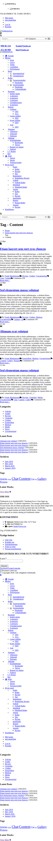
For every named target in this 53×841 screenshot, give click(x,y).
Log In (7, 25)
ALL (17, 114)
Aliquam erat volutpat (14, 331)
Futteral (13, 149)
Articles (8, 411)
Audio (9, 479)
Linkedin (16, 568)
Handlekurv (9, 209)
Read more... (5, 280)
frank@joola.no (23, 46)
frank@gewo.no (19, 526)
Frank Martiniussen (12, 276)
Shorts (12, 160)
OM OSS (8, 540)
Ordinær (13, 109)
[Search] (49, 38)
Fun (36, 479)
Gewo (12, 62)
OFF (16, 112)
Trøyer (17, 145)
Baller (17, 169)
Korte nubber (15, 120)
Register (8, 27)
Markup (39, 317)
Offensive (14, 131)
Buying (25, 276)
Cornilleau (14, 67)
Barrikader (19, 143)
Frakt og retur (10, 547)
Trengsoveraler (15, 162)
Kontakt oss (9, 542)
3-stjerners (14, 96)
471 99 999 (6, 50)
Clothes (32, 276)
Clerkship (33, 397)
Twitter (10, 568)
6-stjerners (14, 105)
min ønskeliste (10, 20)
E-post (3, 558)
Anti (11, 125)
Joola (12, 60)
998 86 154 (6, 46)
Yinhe (12, 65)
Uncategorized (41, 276)
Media (40, 397)
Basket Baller (20, 203)
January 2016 (10, 468)
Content (8, 278)
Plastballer (19, 83)
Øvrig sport (9, 165)
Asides (7, 414)
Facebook (4, 568)
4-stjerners (14, 98)
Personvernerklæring (13, 549)
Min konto (9, 18)
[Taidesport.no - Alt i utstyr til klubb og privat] (6, 31)
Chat (2, 278)
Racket (17, 171)
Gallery (10, 361)
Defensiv (13, 136)
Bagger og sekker (17, 147)
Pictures (17, 361)
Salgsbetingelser (11, 544)
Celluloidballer (20, 89)
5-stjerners (14, 100)
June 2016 (9, 461)
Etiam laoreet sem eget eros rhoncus (23, 248)
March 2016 (9, 466)
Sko (16, 174)
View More (4, 492)
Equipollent (26, 358)
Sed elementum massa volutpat (19, 290)
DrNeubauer (15, 69)
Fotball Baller (20, 183)
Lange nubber (15, 116)
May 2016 (9, 464)
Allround (13, 134)
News (7, 429)
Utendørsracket (16, 103)
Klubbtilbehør (15, 140)
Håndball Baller (21, 187)
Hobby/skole (15, 94)
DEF (17, 118)
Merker (8, 58)
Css (22, 319)
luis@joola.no (22, 50)
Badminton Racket (22, 178)
